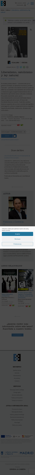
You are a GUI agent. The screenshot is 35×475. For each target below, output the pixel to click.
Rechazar (17, 239)
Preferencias (17, 244)
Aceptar (17, 234)
